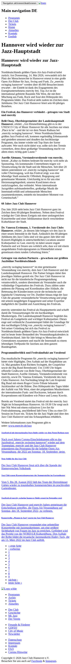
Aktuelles (13, 30)
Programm (14, 17)
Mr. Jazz (12, 615)
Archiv (12, 597)
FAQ (11, 649)
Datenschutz (15, 639)
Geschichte (14, 612)
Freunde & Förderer (19, 624)
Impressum (14, 642)
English (12, 36)
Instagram (50, 661)
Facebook (36, 661)
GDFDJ (12, 627)
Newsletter (14, 633)
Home (11, 27)
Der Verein (14, 618)
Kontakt (12, 33)
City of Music (15, 630)
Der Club (13, 21)
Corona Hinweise (17, 652)
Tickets (12, 24)
